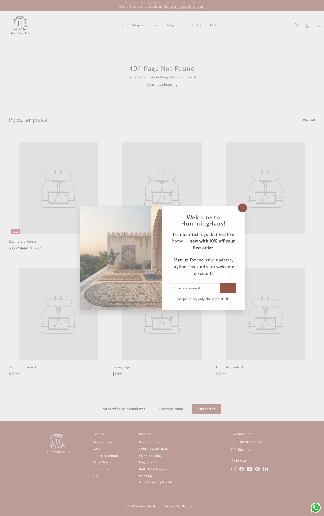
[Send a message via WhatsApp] (316, 508)
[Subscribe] (228, 288)
